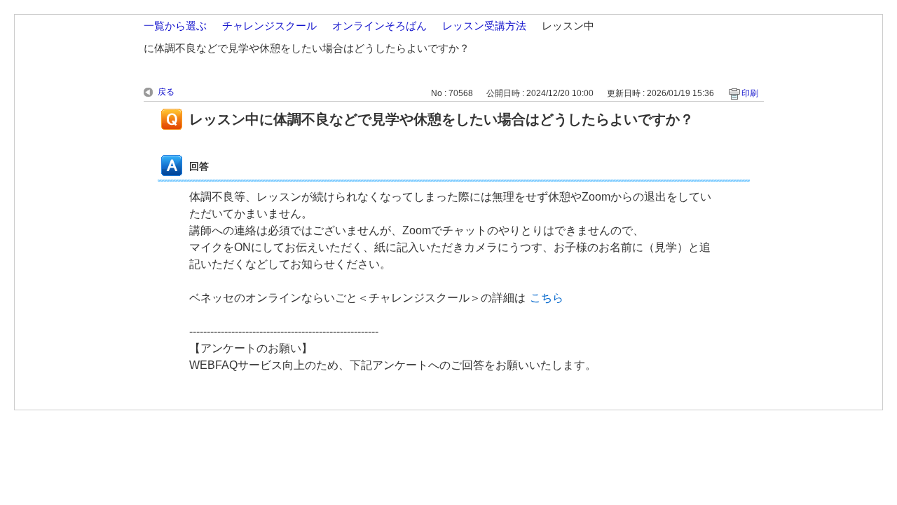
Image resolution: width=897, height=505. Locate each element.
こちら (546, 298)
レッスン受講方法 (484, 26)
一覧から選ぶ (175, 26)
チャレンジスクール (269, 26)
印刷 (749, 93)
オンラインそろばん (379, 26)
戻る (166, 92)
